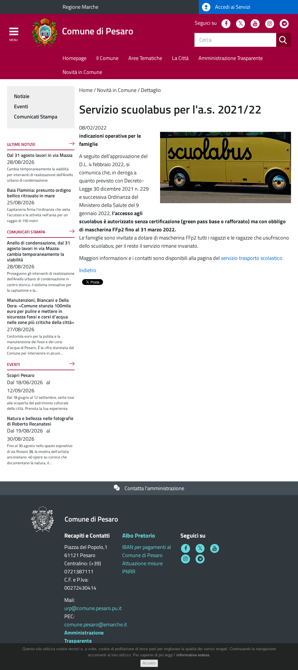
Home (86, 90)
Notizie (21, 96)
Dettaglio (151, 90)
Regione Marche (80, 7)
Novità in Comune (82, 72)
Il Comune (107, 58)
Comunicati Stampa (35, 116)
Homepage (74, 58)
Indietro (87, 270)
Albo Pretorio (138, 535)
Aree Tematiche (145, 58)
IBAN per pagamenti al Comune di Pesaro (146, 551)
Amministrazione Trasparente (230, 58)
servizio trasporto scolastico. (252, 258)
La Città (180, 58)
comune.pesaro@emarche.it (95, 624)
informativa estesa (192, 655)
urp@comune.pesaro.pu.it (93, 608)
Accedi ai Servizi (232, 7)
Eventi (21, 106)
